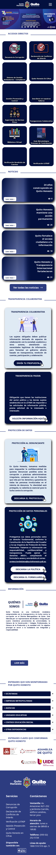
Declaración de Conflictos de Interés (13, 820)
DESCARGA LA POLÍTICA (28, 573)
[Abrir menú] (50, 4)
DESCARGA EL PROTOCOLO (28, 502)
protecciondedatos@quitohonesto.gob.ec (28, 565)
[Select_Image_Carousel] (19, 27)
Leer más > (10, 199)
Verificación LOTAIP (15, 827)
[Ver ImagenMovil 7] (28, 19)
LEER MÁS (19, 667)
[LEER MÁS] (28, 650)
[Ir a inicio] (28, 4)
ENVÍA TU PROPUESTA (28, 363)
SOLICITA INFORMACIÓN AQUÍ (28, 422)
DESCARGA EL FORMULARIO (28, 581)
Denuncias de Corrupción (13, 812)
